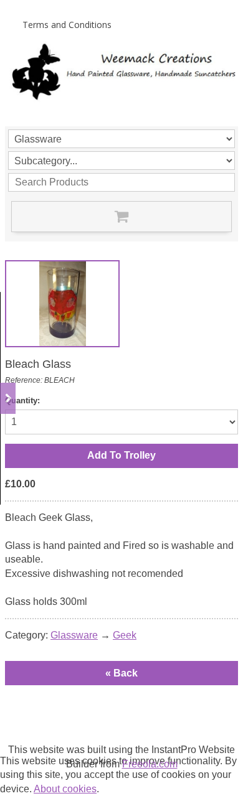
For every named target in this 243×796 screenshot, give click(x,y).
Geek (124, 635)
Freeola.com (150, 764)
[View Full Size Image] (62, 303)
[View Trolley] (121, 216)
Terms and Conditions (67, 24)
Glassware (74, 635)
